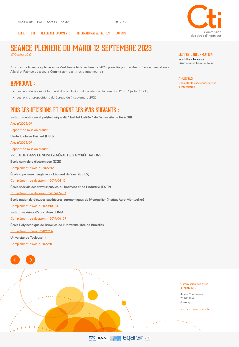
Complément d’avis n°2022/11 (31, 244)
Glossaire (25, 22)
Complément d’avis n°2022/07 (31, 231)
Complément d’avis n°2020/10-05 (34, 206)
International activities (93, 33)
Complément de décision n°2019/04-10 (38, 181)
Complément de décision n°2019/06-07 (38, 219)
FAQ (39, 22)
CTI (33, 33)
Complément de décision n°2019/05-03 (38, 193)
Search (66, 22)
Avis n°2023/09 (21, 124)
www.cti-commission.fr (194, 309)
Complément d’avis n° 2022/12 (32, 168)
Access (52, 22)
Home (21, 33)
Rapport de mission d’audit (29, 130)
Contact (121, 33)
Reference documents (55, 33)
